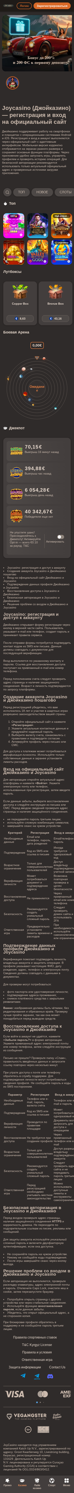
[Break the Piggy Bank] (13, 252)
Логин (24, 5)
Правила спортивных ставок (35, 1337)
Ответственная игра (37, 1360)
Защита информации (25, 1367)
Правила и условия (37, 1352)
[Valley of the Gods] (37, 252)
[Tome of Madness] (37, 225)
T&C (26, 545)
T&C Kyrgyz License (37, 1345)
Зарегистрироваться (52, 5)
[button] (37, 192)
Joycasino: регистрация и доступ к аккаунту (36, 567)
